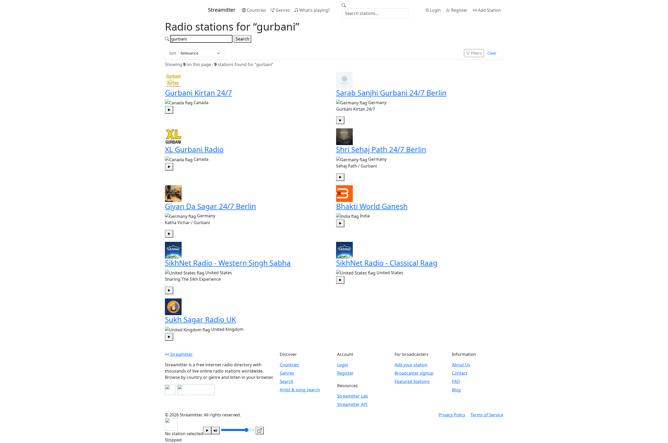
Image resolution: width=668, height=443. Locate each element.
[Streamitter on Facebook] (170, 390)
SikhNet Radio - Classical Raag (386, 263)
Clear (492, 53)
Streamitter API (352, 404)
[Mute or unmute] (215, 430)
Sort (172, 53)
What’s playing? (314, 10)
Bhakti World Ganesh (372, 206)
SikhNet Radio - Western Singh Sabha (228, 263)
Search (242, 39)
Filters (476, 53)
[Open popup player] (259, 430)
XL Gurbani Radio (194, 149)
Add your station (411, 365)
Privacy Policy (452, 415)
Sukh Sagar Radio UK (200, 319)
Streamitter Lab (352, 396)
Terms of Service (486, 415)
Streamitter (181, 354)
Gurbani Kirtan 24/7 (198, 93)
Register (459, 10)
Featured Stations (412, 381)
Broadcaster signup (414, 373)
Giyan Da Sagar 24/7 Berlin (210, 206)
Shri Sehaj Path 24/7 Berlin (381, 149)
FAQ (456, 381)
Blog (456, 390)
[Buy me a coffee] (195, 390)
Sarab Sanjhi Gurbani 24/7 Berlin (391, 93)
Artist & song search (300, 390)
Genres (283, 10)
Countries (256, 10)
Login (435, 10)
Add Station (489, 10)
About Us (461, 365)
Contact (459, 373)
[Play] (207, 430)
